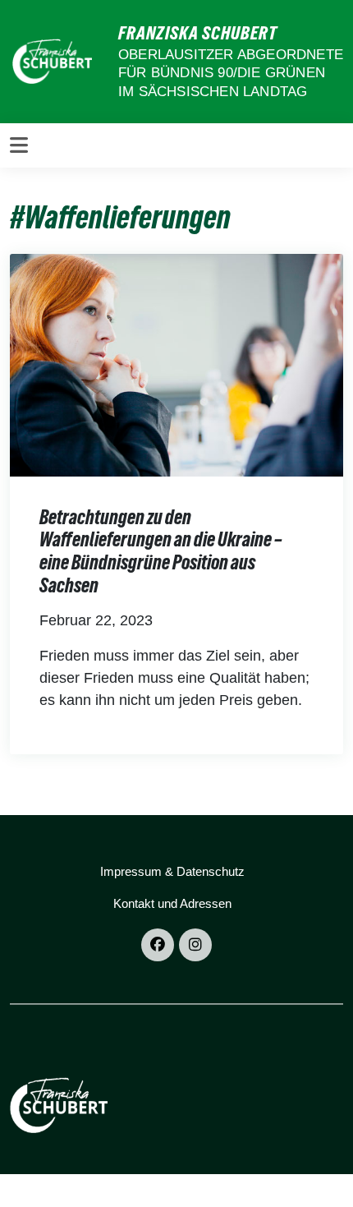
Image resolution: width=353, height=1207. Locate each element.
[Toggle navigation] (19, 145)
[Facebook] (157, 944)
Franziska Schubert (197, 33)
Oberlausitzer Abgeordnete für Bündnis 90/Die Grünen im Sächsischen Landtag (230, 73)
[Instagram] (195, 944)
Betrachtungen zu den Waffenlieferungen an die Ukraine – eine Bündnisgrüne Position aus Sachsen (160, 551)
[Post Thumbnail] (176, 364)
